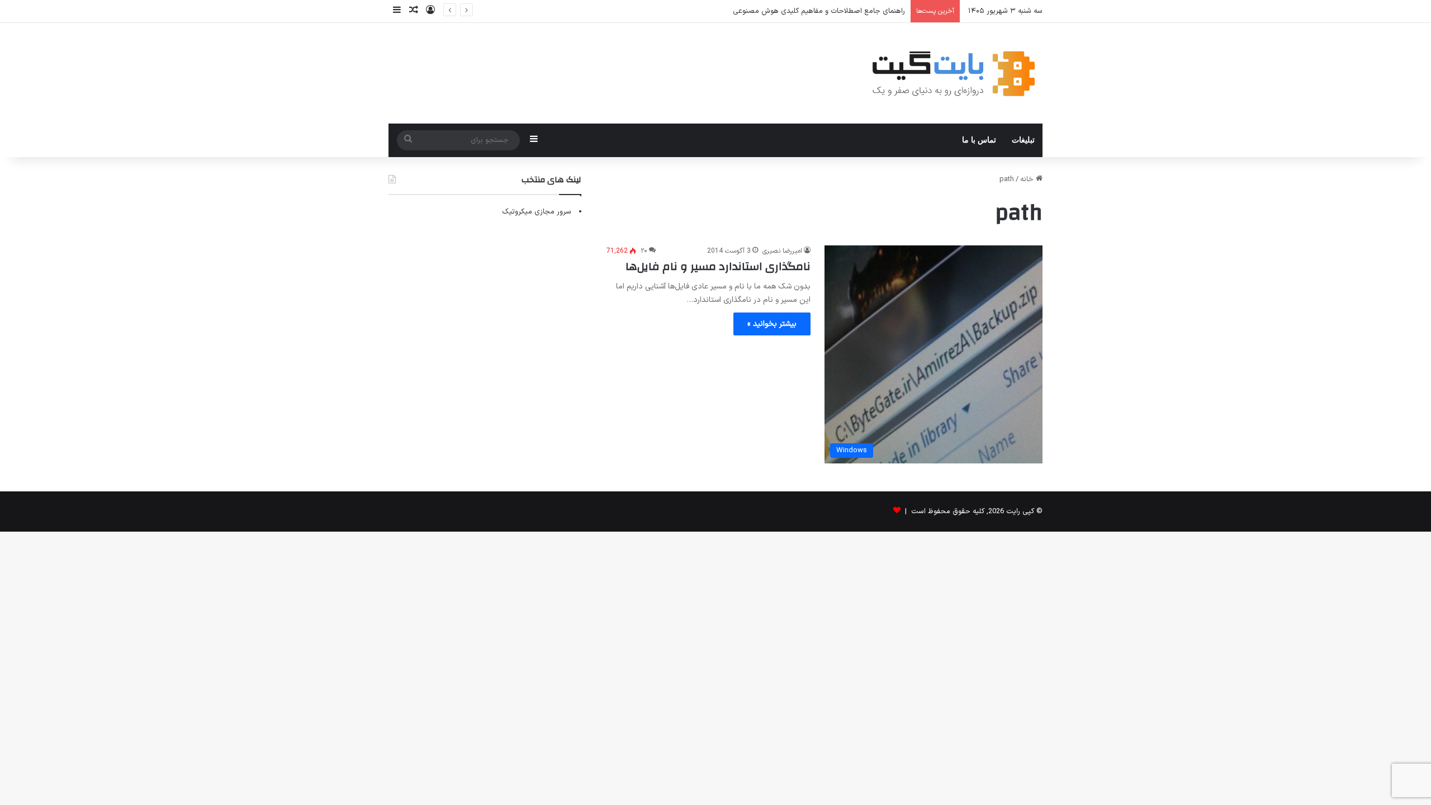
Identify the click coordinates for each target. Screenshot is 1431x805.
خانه (1028, 179)
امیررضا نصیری (782, 251)
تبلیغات (1023, 140)
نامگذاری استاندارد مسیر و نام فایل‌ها (718, 266)
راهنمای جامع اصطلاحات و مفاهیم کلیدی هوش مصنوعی (819, 11)
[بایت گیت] (954, 73)
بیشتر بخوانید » (772, 324)
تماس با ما (979, 140)
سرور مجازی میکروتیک (536, 211)
